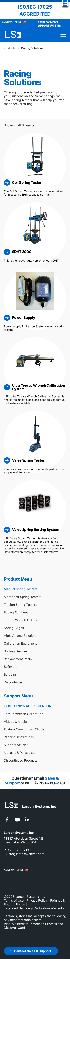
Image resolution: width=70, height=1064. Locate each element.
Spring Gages (14, 628)
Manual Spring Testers (21, 589)
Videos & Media (15, 721)
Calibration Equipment (20, 643)
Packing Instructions (19, 737)
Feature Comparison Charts (24, 729)
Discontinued (13, 682)
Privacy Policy (36, 900)
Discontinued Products (20, 760)
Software (10, 667)
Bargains (10, 674)
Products (9, 48)
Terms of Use (14, 900)
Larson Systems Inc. (30, 897)
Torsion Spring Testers (20, 605)
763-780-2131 (51, 783)
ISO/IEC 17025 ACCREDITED (35, 10)
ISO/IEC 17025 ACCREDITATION (27, 706)
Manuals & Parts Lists (19, 753)
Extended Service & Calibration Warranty (34, 908)
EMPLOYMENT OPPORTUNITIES (49, 23)
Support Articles (16, 745)
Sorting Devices (15, 651)
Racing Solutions (16, 612)
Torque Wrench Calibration (23, 620)
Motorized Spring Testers (22, 597)
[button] (65, 3)
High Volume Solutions (20, 636)
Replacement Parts (18, 659)
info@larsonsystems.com (26, 854)
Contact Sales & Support (32, 951)
